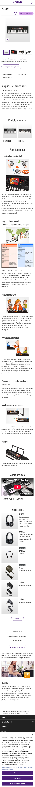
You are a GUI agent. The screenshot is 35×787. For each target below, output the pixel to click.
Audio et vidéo (21, 75)
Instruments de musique (23, 711)
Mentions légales (7, 767)
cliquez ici (5, 762)
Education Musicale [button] (6, 722)
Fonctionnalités (6, 75)
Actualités (4, 726)
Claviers (5, 713)
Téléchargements (16, 641)
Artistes (3, 731)
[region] (17, 759)
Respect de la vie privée (20, 767)
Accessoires (5, 78)
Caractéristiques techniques (16, 636)
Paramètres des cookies (17, 773)
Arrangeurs (18, 713)
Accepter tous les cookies (17, 783)
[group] (6, 52)
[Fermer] (33, 734)
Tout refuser (17, 778)
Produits (11, 713)
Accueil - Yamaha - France (8, 711)
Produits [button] (3, 717)
